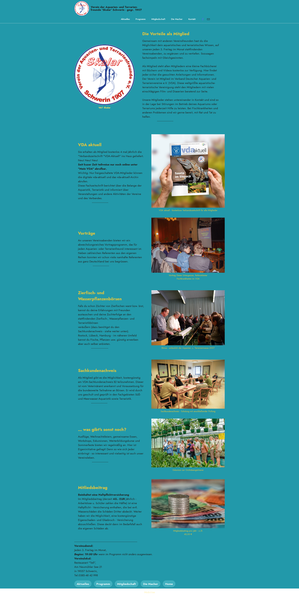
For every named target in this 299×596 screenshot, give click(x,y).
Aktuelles (125, 19)
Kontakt (192, 19)
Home (169, 584)
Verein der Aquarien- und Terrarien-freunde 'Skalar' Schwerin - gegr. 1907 (116, 8)
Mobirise (149, 592)
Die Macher (177, 19)
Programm (141, 19)
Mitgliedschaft (158, 19)
